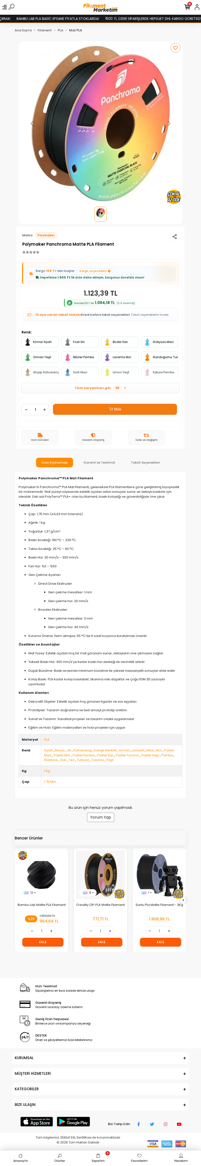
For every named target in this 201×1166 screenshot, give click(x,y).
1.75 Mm (50, 781)
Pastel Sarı (105, 755)
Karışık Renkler (105, 750)
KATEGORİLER (27, 1088)
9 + (91, 892)
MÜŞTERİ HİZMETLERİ (33, 1073)
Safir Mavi (80, 372)
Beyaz (60, 750)
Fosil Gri (79, 342)
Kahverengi (83, 750)
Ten (72, 760)
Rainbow (51, 760)
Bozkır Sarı (120, 342)
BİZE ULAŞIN (25, 1104)
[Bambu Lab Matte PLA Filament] (41, 874)
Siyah (48, 750)
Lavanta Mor (122, 357)
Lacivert (138, 750)
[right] (183, 900)
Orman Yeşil (42, 357)
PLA (47, 739)
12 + (33, 892)
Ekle (117, 409)
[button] (32, 123)
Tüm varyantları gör (100, 388)
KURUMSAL (24, 1057)
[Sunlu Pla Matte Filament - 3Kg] (159, 874)
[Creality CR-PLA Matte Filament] (100, 874)
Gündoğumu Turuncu (165, 357)
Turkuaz (83, 760)
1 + (150, 892)
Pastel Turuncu (127, 755)
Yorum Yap (100, 817)
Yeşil (109, 760)
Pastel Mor (62, 755)
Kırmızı (124, 750)
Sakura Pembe (163, 372)
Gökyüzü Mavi (163, 342)
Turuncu (97, 760)
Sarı (63, 760)
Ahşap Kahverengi (46, 372)
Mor (159, 750)
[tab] (54, 463)
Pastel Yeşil (150, 755)
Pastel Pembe (84, 755)
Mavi (150, 750)
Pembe (167, 755)
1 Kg (47, 771)
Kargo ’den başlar (71, 271)
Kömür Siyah (42, 342)
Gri (69, 750)
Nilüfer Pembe (83, 357)
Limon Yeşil (121, 372)
